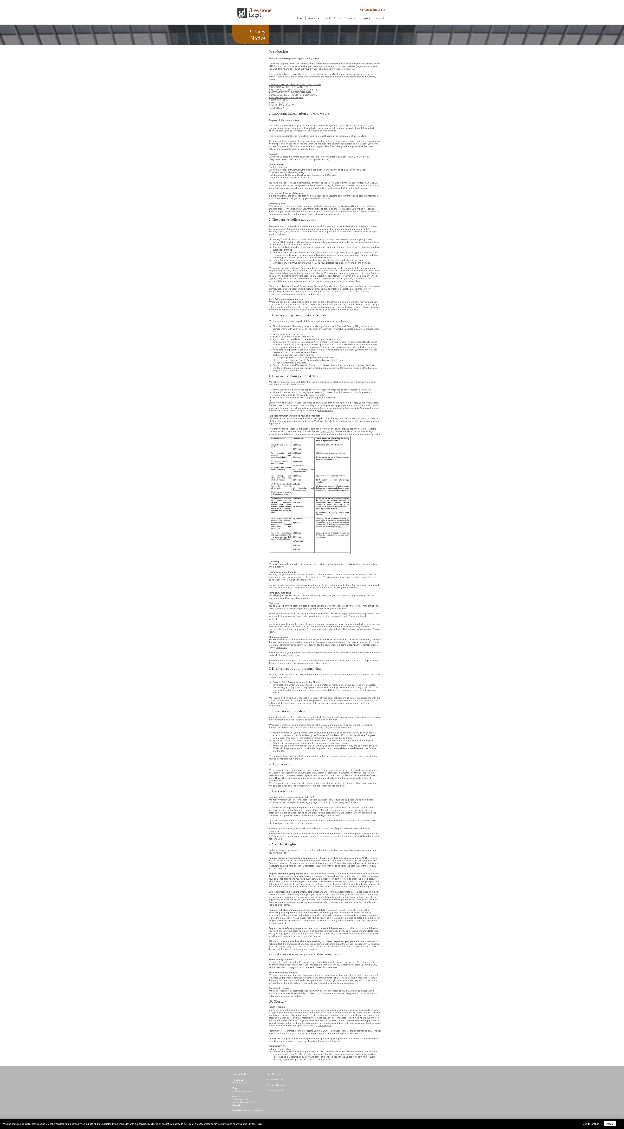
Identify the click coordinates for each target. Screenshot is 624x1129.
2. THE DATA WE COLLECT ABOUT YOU (289, 87)
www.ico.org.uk (325, 185)
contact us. (337, 954)
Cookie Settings (591, 1123)
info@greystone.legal (295, 172)
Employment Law (274, 1079)
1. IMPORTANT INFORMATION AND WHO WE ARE (295, 84)
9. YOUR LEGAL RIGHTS (281, 105)
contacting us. (325, 410)
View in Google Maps (253, 1110)
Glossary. (317, 682)
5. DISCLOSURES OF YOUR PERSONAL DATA (293, 95)
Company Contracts (275, 1085)
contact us (325, 431)
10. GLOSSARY (277, 108)
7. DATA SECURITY (278, 100)
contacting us (311, 823)
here (276, 402)
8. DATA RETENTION (279, 102)
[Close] (620, 1123)
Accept (609, 1123)
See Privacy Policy (252, 1123)
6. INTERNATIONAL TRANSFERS (286, 97)
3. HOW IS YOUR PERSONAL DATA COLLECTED (294, 89)
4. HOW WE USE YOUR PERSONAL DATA (290, 92)
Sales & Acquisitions (276, 1090)
